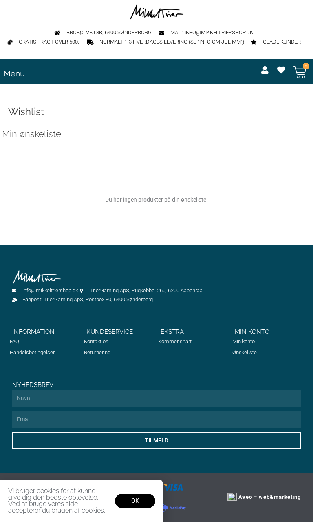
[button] (123, 75)
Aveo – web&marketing (269, 497)
